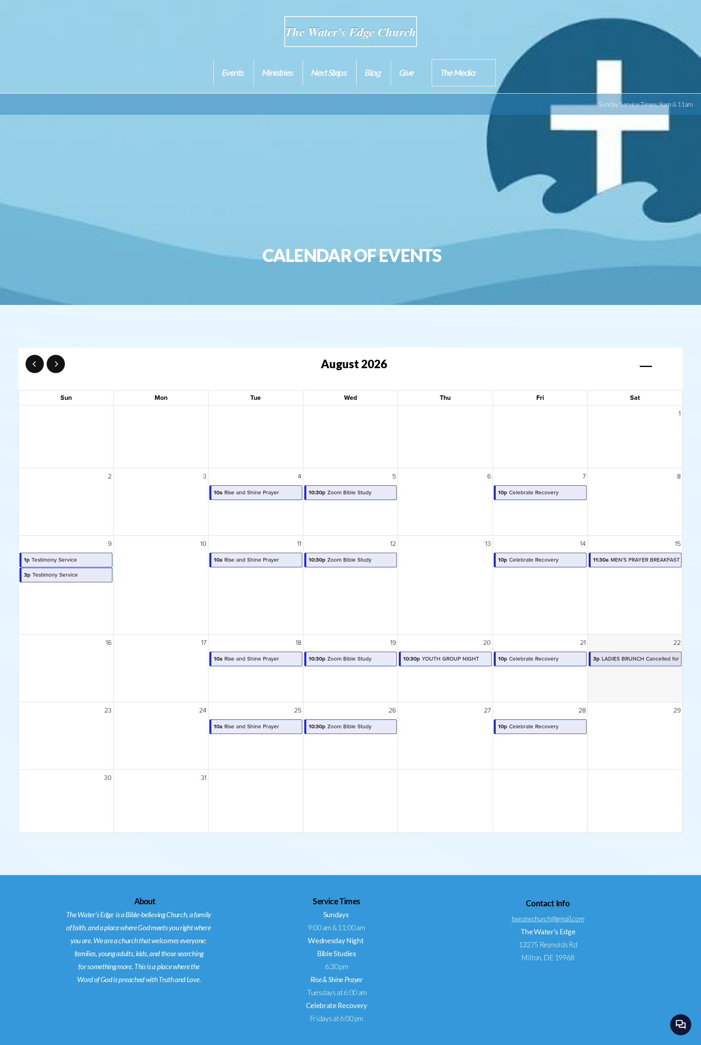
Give (406, 73)
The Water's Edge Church (350, 31)
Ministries (277, 73)
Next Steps (328, 73)
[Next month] (56, 364)
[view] (646, 364)
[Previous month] (35, 364)
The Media (457, 73)
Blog (373, 73)
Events (233, 73)
